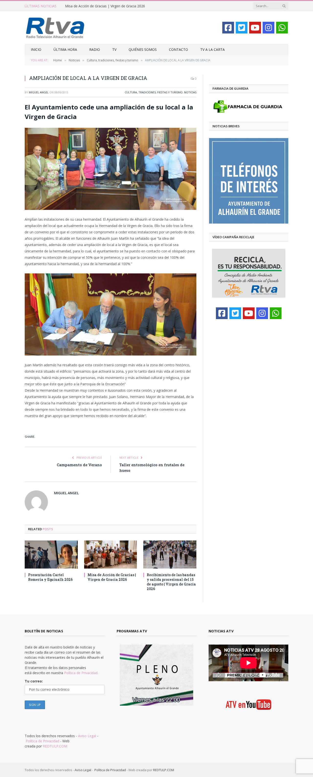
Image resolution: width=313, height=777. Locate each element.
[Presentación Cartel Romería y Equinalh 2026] (51, 554)
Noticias (190, 92)
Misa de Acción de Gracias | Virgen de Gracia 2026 (105, 6)
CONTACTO (178, 49)
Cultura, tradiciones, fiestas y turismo (154, 92)
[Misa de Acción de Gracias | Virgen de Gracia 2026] (110, 554)
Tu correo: (34, 681)
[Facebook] (228, 27)
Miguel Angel (39, 92)
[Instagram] (268, 27)
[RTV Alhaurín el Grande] (55, 27)
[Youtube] (255, 27)
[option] (248, 181)
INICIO (36, 49)
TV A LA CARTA (212, 49)
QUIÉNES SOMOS (143, 49)
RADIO (94, 49)
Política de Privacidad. (81, 672)
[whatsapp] (282, 27)
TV (114, 49)
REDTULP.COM (55, 746)
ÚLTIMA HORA (65, 49)
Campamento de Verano (79, 464)
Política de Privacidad (42, 741)
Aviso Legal (87, 736)
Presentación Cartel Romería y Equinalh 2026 (50, 577)
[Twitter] (241, 27)
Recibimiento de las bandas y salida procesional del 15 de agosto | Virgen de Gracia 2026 (171, 581)
